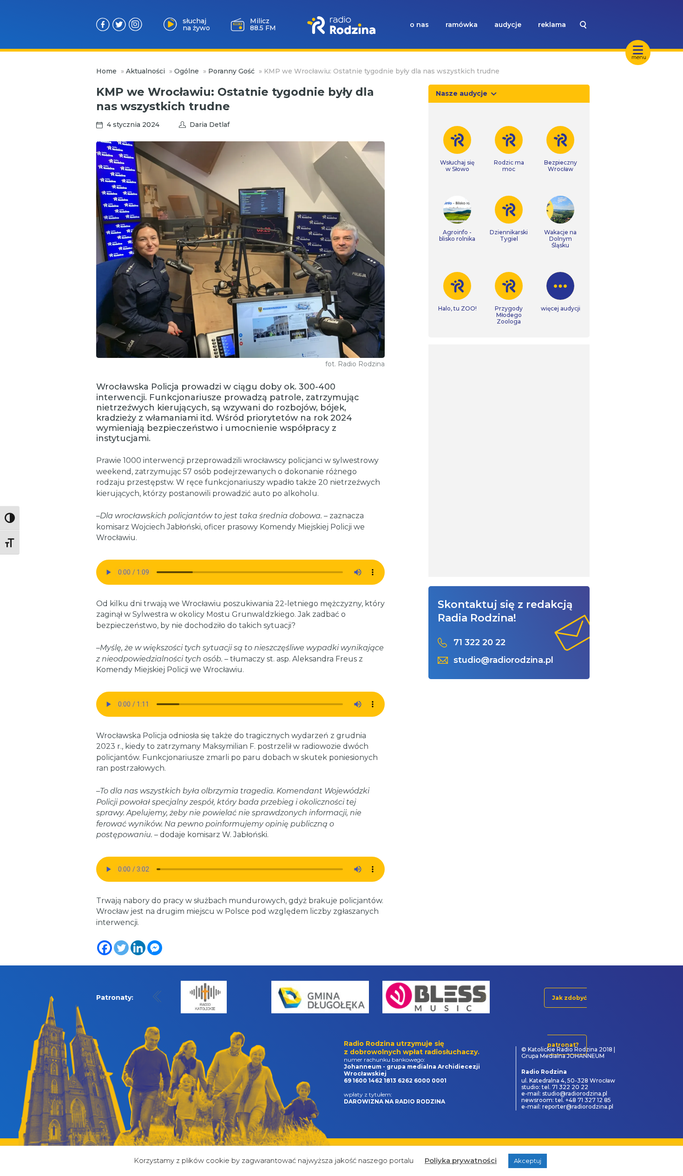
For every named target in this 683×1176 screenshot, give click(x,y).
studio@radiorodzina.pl (503, 660)
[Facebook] (104, 947)
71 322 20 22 (479, 642)
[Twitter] (121, 947)
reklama (552, 24)
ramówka (462, 24)
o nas (419, 24)
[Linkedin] (138, 947)
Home (106, 71)
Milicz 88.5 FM (263, 24)
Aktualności (145, 71)
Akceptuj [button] (527, 1160)
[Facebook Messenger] (154, 947)
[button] (157, 996)
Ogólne (186, 71)
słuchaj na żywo (196, 24)
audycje (507, 24)
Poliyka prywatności (461, 1160)
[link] (457, 149)
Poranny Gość (231, 71)
